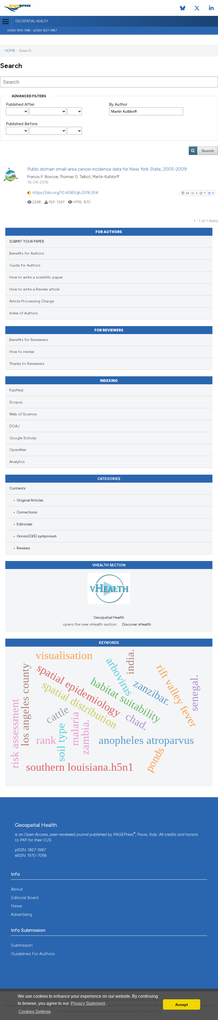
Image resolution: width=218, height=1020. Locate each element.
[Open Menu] (5, 21)
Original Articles (30, 500)
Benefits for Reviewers (28, 340)
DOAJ (14, 426)
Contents (17, 488)
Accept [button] (181, 1004)
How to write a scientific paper (36, 277)
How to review (21, 351)
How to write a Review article (34, 289)
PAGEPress (123, 834)
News (16, 905)
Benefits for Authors (26, 253)
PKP (23, 840)
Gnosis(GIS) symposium (37, 536)
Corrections (27, 512)
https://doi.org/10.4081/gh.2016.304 (65, 192)
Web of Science (23, 414)
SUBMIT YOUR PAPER (26, 241)
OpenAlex (17, 450)
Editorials (24, 524)
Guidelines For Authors (33, 953)
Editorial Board (24, 897)
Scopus (16, 402)
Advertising (21, 914)
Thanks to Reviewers (26, 363)
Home (10, 50)
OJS (47, 840)
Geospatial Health (31, 21)
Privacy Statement (88, 1003)
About (17, 889)
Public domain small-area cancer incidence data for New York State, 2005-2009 (107, 169)
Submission (22, 945)
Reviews (23, 548)
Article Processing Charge (31, 301)
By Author (118, 104)
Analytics (17, 462)
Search (208, 151)
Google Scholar (23, 438)
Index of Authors (23, 313)
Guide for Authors (24, 265)
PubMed (16, 390)
